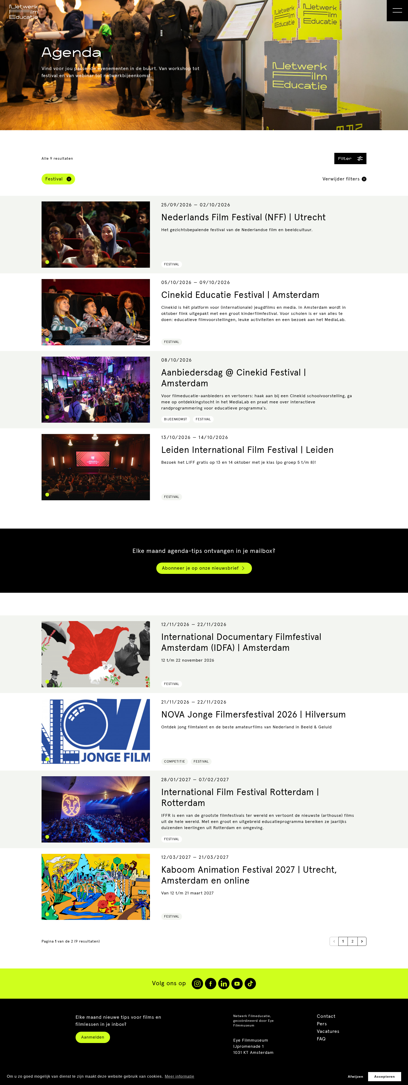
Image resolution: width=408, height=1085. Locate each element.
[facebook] (210, 983)
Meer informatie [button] (179, 1076)
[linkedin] (224, 983)
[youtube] (237, 983)
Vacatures (328, 1031)
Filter (345, 158)
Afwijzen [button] (355, 1076)
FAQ (321, 1039)
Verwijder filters (341, 179)
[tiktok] (250, 983)
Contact (326, 1016)
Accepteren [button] (384, 1076)
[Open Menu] (397, 10)
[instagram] (197, 983)
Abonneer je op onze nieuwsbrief (200, 568)
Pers (322, 1024)
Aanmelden (92, 1037)
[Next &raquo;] (361, 941)
